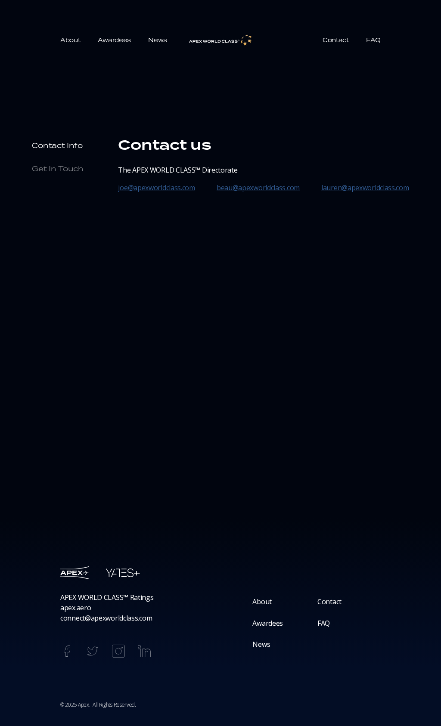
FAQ (323, 623)
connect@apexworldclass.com (106, 618)
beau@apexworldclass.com (258, 187)
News (261, 644)
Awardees (267, 623)
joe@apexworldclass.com (156, 187)
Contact (329, 601)
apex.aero (75, 607)
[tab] (64, 146)
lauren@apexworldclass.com (365, 187)
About (262, 601)
